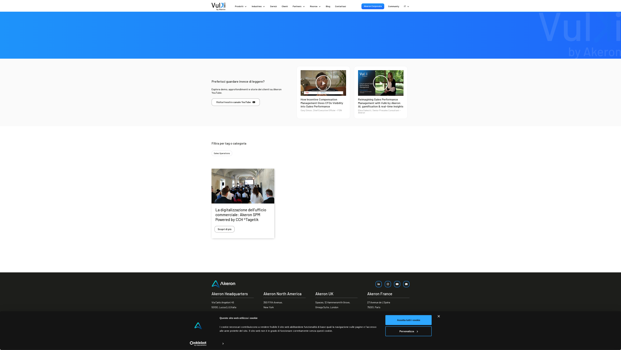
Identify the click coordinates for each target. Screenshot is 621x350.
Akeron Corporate (373, 6)
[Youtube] (397, 284)
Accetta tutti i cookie (408, 320)
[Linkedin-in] (379, 284)
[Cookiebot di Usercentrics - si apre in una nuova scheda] (198, 343)
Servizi (273, 6)
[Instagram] (388, 284)
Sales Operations (222, 153)
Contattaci (340, 6)
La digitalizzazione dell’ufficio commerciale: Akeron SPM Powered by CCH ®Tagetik (240, 214)
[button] (323, 83)
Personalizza (406, 331)
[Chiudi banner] (439, 316)
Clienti (285, 6)
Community (393, 6)
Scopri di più (224, 229)
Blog (328, 6)
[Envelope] (406, 284)
